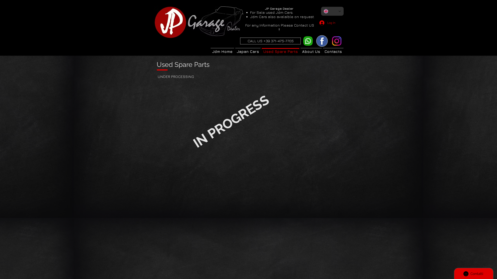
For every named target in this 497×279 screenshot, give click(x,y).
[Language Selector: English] (332, 11)
